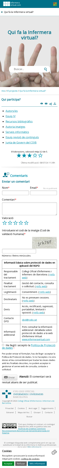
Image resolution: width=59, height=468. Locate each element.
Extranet (10, 412)
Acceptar (8, 463)
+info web (41, 286)
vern (22, 142)
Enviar (9, 377)
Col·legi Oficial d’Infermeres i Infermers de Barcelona (28, 402)
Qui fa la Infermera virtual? (32, 90)
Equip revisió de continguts (22, 137)
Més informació (37, 463)
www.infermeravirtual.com (36, 339)
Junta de (11, 142)
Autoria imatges (15, 127)
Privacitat (9, 408)
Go (18, 142)
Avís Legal (33, 408)
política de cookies (30, 458)
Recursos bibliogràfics (19, 121)
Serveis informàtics (17, 132)
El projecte (12, 90)
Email (43, 188)
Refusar (21, 463)
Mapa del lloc (24, 412)
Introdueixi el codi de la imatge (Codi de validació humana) (26, 232)
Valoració (7, 218)
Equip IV (11, 116)
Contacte (49, 412)
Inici (3, 90)
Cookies (21, 408)
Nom (5, 188)
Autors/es (12, 111)
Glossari (37, 412)
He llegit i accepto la (28, 347)
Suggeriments (47, 408)
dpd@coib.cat (29, 319)
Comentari (8, 199)
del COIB (31, 142)
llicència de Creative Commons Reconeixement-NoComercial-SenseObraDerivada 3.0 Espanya (25, 430)
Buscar (29, 416)
